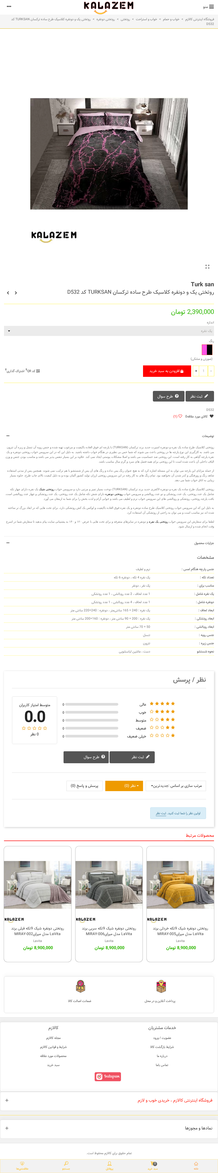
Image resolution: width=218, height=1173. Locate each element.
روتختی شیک (46, 489)
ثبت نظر (197, 396)
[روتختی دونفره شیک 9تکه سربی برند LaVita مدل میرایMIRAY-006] (109, 884)
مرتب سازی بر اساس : (185, 786)
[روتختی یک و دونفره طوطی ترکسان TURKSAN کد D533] (8, 293)
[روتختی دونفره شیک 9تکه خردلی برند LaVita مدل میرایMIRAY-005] (180, 884)
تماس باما (162, 1065)
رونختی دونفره (114, 494)
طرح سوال (165, 396)
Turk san (202, 284)
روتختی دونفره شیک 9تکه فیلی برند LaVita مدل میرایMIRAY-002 (37, 931)
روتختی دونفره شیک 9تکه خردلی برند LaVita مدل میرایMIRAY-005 (180, 931)
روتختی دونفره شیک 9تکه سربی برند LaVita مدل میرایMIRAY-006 (109, 931)
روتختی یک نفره (158, 521)
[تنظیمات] (9, 7)
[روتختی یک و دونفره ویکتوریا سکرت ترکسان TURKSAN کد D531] (16, 293)
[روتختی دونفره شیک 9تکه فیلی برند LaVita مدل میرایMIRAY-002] (37, 884)
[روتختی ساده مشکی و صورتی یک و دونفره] (207, 267)
